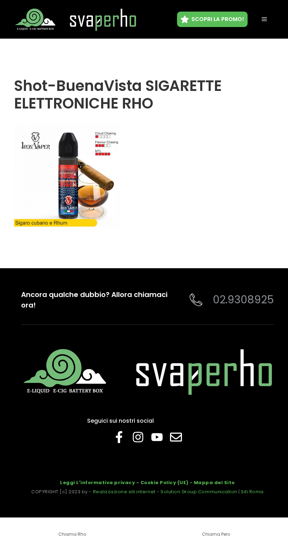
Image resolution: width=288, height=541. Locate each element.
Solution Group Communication (199, 491)
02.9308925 (243, 299)
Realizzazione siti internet (124, 491)
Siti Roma (252, 491)
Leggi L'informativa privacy (97, 482)
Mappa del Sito (214, 482)
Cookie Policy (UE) (164, 482)
